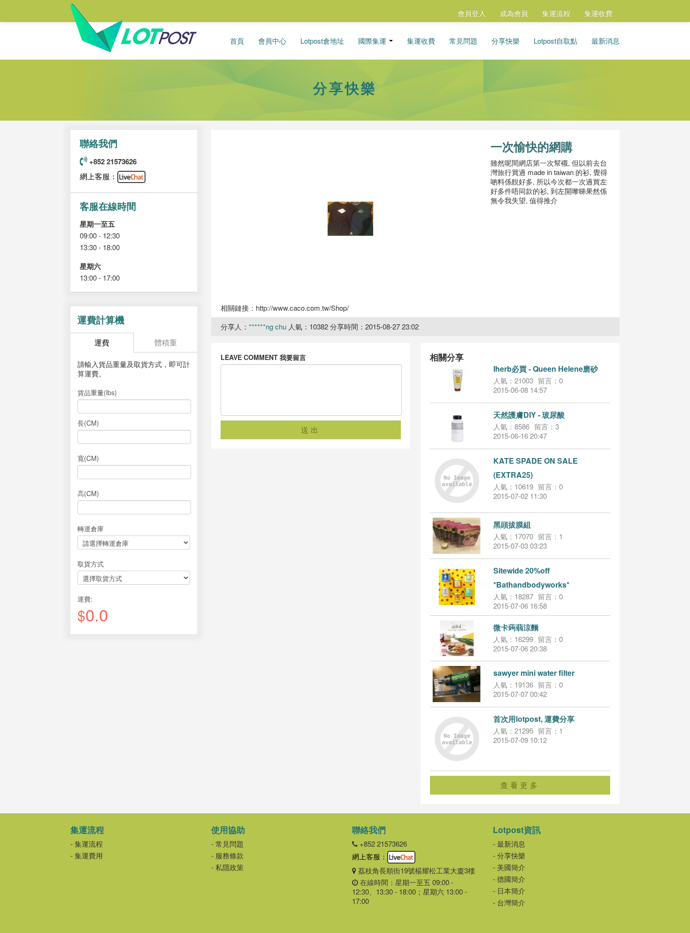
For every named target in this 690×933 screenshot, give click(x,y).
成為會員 (514, 13)
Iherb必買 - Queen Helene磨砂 (545, 368)
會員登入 (472, 13)
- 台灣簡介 (509, 902)
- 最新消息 (509, 844)
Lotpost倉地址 (322, 41)
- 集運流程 (86, 844)
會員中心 (272, 41)
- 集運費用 (86, 855)
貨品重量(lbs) (97, 392)
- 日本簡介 (509, 890)
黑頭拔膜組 (512, 524)
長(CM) (88, 423)
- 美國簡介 (509, 867)
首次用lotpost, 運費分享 (534, 718)
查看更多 (520, 785)
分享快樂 (505, 41)
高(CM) (88, 493)
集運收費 (598, 13)
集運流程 (556, 13)
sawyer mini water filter (534, 672)
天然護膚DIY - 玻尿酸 (529, 414)
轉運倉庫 (90, 528)
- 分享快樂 (509, 855)
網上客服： (98, 176)
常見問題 (463, 41)
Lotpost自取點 (555, 41)
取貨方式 (90, 563)
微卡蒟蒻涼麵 (515, 627)
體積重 (165, 342)
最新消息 (605, 41)
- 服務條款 (227, 855)
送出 (311, 429)
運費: (84, 599)
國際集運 (373, 41)
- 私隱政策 (227, 867)
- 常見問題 (227, 844)
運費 (101, 342)
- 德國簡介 (509, 879)
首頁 (237, 41)
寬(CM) (88, 458)
